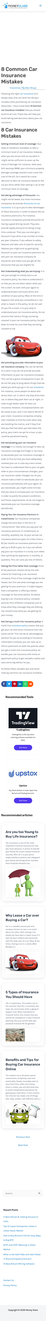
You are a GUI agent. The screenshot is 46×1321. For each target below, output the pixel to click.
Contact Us (8, 1280)
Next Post (23, 1145)
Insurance (15, 87)
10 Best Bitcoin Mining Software (18, 1263)
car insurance (26, 93)
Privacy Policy (10, 1285)
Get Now (23, 747)
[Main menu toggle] (41, 6)
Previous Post (23, 1137)
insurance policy (20, 625)
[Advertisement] (23, 35)
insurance (38, 387)
